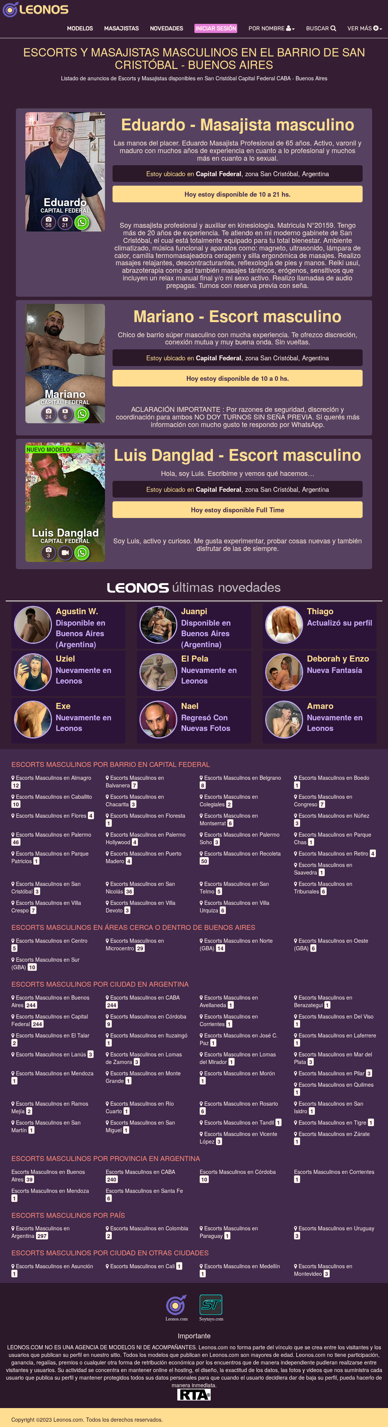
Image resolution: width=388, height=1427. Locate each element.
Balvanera (135, 781)
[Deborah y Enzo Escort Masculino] (284, 680)
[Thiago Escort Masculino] (284, 633)
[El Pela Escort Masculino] (158, 680)
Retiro (336, 853)
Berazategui (323, 1001)
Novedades (166, 28)
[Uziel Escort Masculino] (33, 680)
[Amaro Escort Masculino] (284, 728)
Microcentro (135, 944)
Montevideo (323, 1269)
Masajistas (121, 28)
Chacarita (135, 800)
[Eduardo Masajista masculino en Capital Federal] (65, 171)
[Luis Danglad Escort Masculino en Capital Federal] (65, 501)
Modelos (80, 28)
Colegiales (229, 800)
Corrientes (229, 1020)
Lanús (54, 1054)
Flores (54, 815)
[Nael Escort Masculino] (158, 728)
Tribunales (323, 887)
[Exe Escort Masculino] (33, 728)
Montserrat (229, 819)
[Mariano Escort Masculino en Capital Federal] (65, 362)
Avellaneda (229, 1001)
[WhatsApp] (81, 228)
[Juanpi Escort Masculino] (158, 633)
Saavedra (323, 868)
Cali (145, 1266)
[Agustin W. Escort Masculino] (33, 633)
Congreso (323, 800)
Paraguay (229, 1231)
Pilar (335, 1073)
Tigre (335, 1122)
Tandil (242, 1122)
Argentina (40, 1231)
